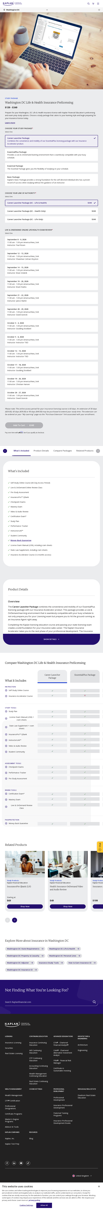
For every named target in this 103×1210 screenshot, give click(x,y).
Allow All (44, 1205)
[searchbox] (51, 1003)
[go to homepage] (21, 1024)
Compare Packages (62, 450)
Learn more (10, 123)
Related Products (84, 450)
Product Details (41, 450)
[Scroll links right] (98, 451)
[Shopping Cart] (93, 4)
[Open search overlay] (88, 4)
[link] (7, 1163)
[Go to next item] (14, 920)
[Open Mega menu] (98, 4)
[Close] (99, 1186)
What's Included (21, 450)
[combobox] (25, 9)
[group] (25, 881)
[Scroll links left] (5, 451)
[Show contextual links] (99, 10)
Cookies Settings (26, 1205)
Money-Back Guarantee (21, 540)
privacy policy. (35, 1200)
